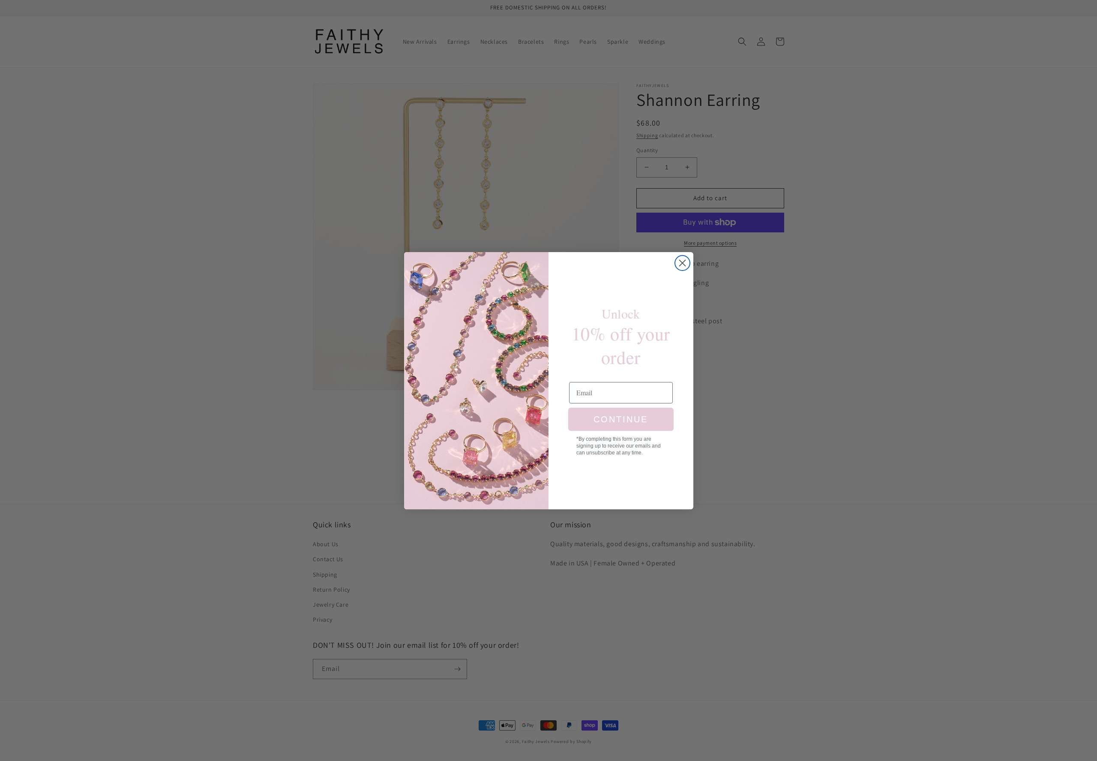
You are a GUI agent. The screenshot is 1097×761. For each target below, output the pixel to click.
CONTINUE (620, 419)
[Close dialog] (682, 263)
